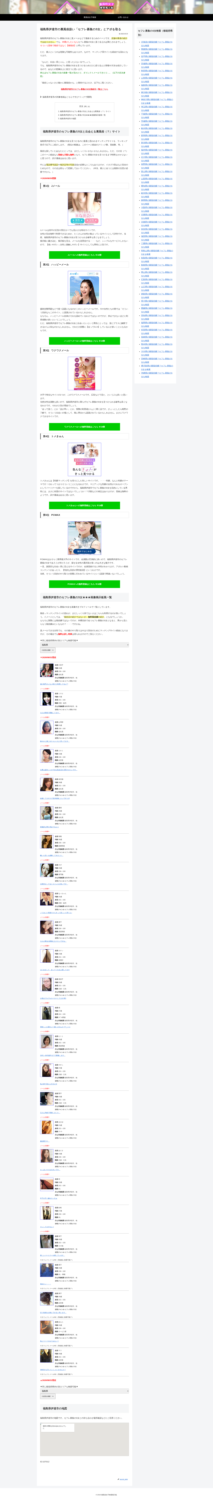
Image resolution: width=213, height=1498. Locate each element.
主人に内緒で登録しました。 (50, 1113)
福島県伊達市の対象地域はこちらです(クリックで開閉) (67, 97)
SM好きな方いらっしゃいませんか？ (53, 1370)
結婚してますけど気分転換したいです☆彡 (55, 798)
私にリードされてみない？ (49, 1341)
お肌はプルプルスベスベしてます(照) (53, 998)
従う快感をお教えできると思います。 (53, 1312)
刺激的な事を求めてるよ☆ (49, 827)
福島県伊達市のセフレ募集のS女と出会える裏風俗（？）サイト (85, 111)
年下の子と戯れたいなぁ (48, 1198)
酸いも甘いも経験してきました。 (51, 855)
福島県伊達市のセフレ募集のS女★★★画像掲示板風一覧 (83, 115)
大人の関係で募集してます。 (50, 713)
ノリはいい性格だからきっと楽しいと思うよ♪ (56, 913)
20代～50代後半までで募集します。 (52, 1055)
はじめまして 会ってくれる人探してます (55, 970)
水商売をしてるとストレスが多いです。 (54, 884)
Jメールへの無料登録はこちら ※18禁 (85, 255)
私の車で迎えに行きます (48, 1084)
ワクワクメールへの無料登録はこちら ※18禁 (84, 427)
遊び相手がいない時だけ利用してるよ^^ (54, 684)
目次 (81, 106)
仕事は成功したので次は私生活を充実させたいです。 (58, 770)
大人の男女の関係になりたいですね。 (53, 941)
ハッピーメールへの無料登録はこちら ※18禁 (84, 341)
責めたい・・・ (45, 1284)
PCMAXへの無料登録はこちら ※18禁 (85, 584)
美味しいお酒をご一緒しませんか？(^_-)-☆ (55, 1027)
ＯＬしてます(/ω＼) (47, 1227)
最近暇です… (44, 1141)
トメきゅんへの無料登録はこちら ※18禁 (84, 505)
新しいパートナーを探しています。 (52, 1255)
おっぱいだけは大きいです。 (50, 1170)
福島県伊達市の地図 (68, 119)
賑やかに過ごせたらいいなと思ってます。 (55, 741)
